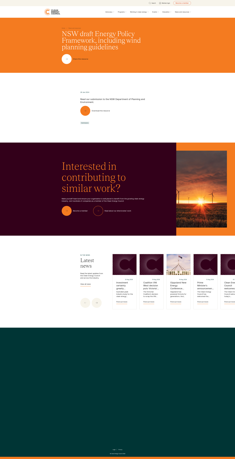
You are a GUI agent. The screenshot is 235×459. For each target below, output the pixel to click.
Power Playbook (86, 378)
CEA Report (84, 373)
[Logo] (117, 350)
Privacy (120, 449)
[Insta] (112, 359)
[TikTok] (125, 359)
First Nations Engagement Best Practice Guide (86, 391)
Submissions (84, 123)
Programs (121, 12)
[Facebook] (109, 359)
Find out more (121, 302)
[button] (97, 303)
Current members (68, 384)
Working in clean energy (138, 12)
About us (65, 380)
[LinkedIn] (115, 359)
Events (154, 12)
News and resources (182, 12)
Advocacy (108, 12)
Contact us (65, 376)
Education (165, 12)
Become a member (182, 3)
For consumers (104, 382)
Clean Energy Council (116, 453)
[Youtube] (121, 359)
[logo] (52, 12)
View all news (85, 284)
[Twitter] (118, 359)
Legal (114, 449)
